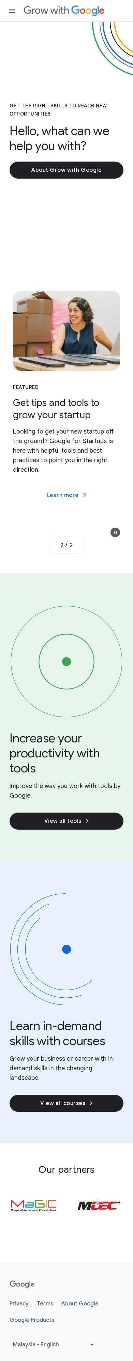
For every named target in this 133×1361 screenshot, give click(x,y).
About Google (80, 1303)
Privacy (19, 1303)
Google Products (32, 1320)
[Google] (64, 11)
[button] (115, 532)
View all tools (63, 821)
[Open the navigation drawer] (12, 11)
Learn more (63, 495)
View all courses (62, 1103)
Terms (45, 1303)
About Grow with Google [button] (66, 170)
